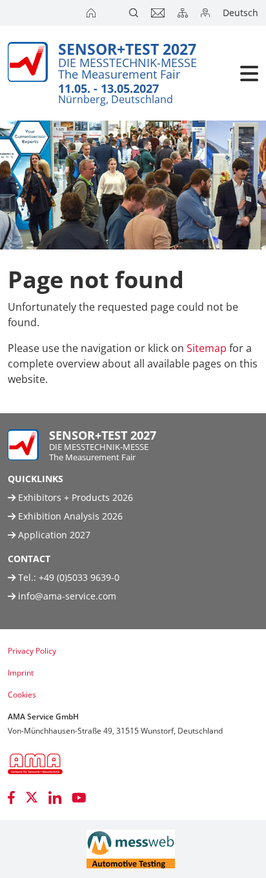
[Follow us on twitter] (31, 797)
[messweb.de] (131, 849)
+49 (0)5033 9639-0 (79, 577)
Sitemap (207, 348)
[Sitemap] (184, 13)
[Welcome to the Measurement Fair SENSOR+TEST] (92, 13)
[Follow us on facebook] (11, 797)
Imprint (21, 672)
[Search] (135, 13)
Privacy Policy (32, 650)
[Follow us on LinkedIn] (54, 797)
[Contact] (159, 13)
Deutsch (240, 12)
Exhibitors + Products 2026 (74, 497)
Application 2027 (52, 535)
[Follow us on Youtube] (79, 797)
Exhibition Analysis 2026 (69, 516)
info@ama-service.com (67, 596)
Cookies (22, 694)
